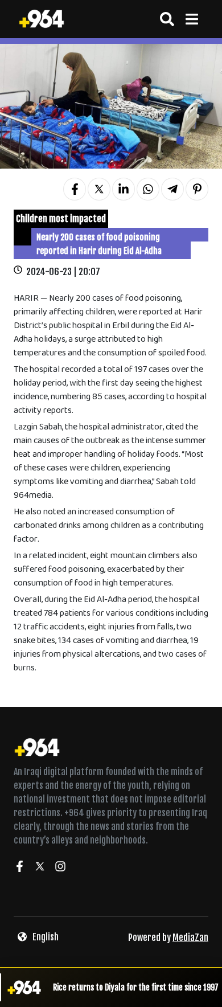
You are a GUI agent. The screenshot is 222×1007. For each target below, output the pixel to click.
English (45, 937)
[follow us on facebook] (19, 868)
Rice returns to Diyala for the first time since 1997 (136, 987)
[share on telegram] (172, 189)
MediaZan (190, 937)
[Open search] (167, 19)
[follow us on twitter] (40, 868)
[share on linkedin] (123, 189)
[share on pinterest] (197, 189)
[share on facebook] (74, 189)
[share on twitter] (99, 189)
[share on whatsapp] (148, 189)
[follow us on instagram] (60, 868)
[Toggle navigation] (191, 19)
